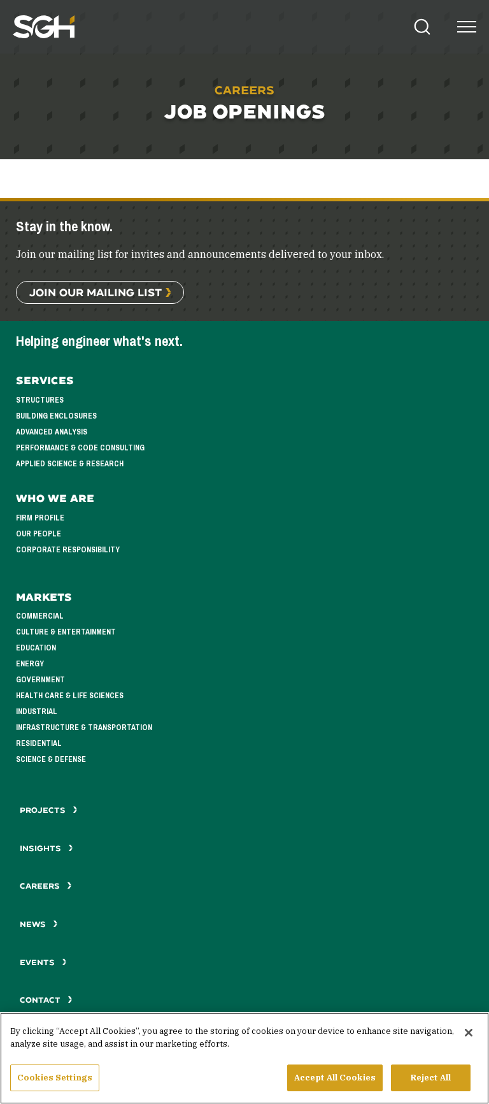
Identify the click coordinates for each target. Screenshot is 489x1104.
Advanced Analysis (51, 432)
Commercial (40, 616)
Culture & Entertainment (66, 632)
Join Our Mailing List (95, 292)
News (33, 924)
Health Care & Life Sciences (70, 696)
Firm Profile (40, 518)
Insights (42, 848)
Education (36, 648)
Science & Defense (51, 759)
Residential (39, 743)
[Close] (469, 1033)
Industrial (36, 712)
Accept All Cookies (335, 1077)
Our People (38, 534)
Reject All (431, 1077)
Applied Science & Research (70, 464)
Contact (41, 1000)
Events (38, 962)
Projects (44, 810)
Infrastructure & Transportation (84, 727)
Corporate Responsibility (68, 550)
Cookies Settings (54, 1077)
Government (40, 680)
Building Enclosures (56, 416)
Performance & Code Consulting (80, 448)
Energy (30, 664)
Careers (41, 886)
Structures (40, 400)
